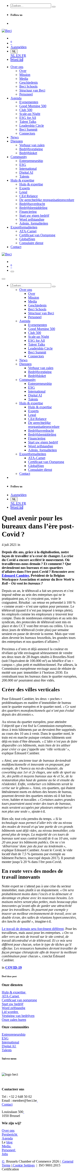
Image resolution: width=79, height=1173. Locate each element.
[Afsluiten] (3, 279)
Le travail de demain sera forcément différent (33, 929)
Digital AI (9, 1046)
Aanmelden (19, 47)
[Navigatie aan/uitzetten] (12, 271)
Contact (7, 1104)
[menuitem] (13, 55)
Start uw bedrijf (12, 1004)
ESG (5, 1038)
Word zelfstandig (13, 1008)
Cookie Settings (23, 1165)
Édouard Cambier (15, 575)
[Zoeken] (54, 6)
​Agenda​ (7, 1138)
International (10, 1042)
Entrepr (13, 1034)
